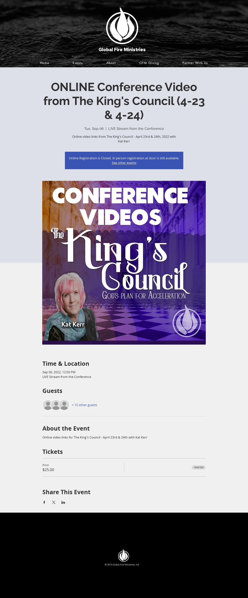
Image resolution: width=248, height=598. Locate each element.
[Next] (226, 34)
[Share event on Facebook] (44, 502)
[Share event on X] (54, 502)
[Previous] (21, 34)
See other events (124, 163)
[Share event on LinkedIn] (63, 502)
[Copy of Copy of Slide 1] (124, 57)
